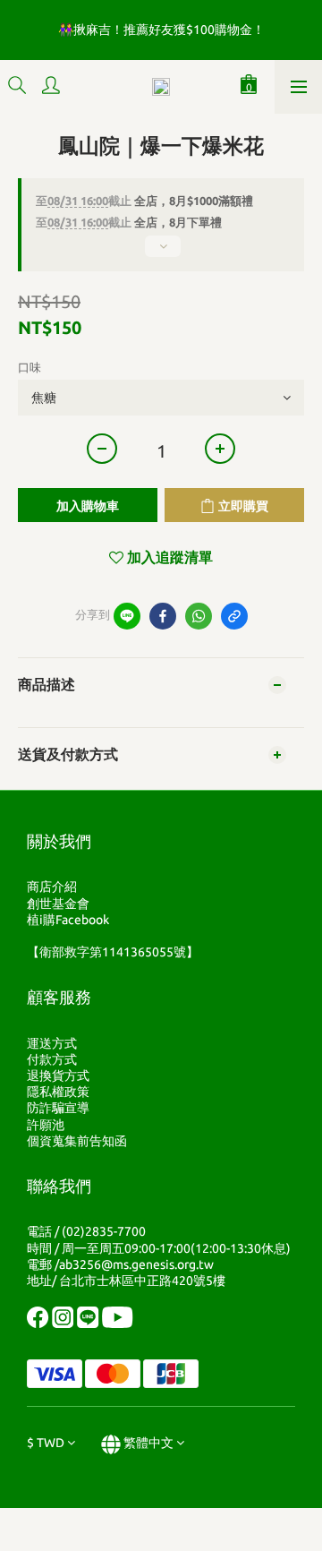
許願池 (45, 1125)
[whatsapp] (198, 616)
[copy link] (234, 616)
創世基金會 (58, 903)
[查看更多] (161, 253)
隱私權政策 (58, 1091)
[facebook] (162, 616)
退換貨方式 (58, 1075)
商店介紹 (52, 886)
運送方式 (52, 1043)
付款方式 (52, 1059)
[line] (127, 616)
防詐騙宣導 (58, 1108)
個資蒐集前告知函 (77, 1141)
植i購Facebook (68, 920)
